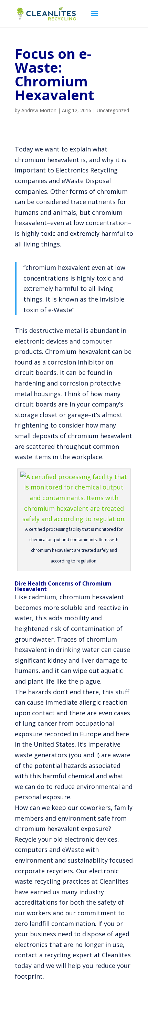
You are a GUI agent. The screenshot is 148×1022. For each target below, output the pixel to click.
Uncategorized (113, 110)
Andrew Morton (38, 110)
